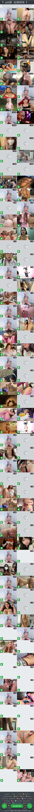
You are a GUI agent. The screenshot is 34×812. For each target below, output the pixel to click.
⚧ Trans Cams (7, 803)
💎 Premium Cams (16, 803)
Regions (12, 810)
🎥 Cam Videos (8, 807)
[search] (29, 806)
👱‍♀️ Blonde (28, 796)
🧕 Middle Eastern (7, 796)
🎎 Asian (7, 794)
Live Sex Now (17, 806)
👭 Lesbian (7, 801)
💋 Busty (30, 798)
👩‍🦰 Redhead (12, 798)
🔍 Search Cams (25, 807)
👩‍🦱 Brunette (5, 798)
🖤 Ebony (13, 794)
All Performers (24, 810)
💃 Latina (19, 794)
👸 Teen (22, 796)
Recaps (19, 810)
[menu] (4, 806)
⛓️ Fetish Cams (26, 803)
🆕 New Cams (18, 801)
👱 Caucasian (26, 794)
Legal (29, 810)
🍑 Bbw (18, 798)
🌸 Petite (24, 798)
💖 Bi (12, 801)
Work (16, 810)
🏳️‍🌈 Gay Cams (26, 801)
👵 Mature (16, 796)
